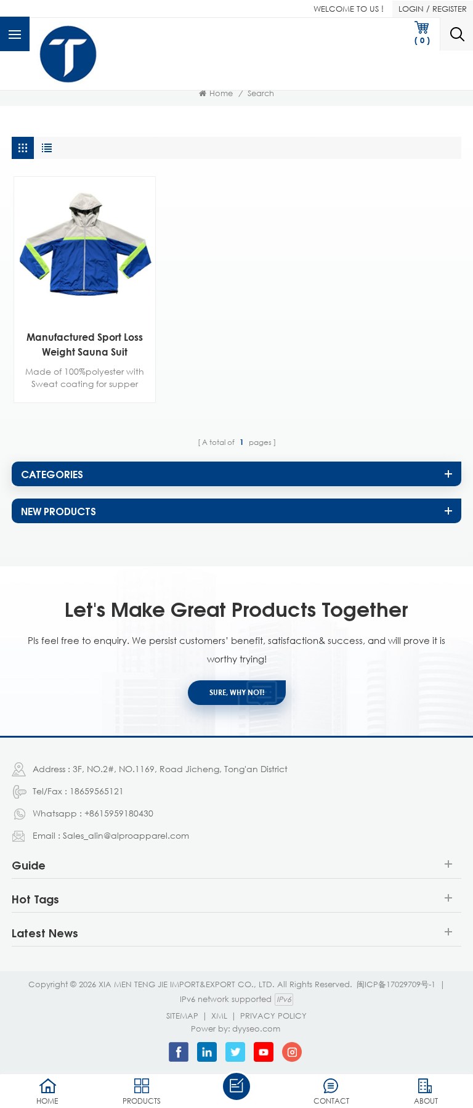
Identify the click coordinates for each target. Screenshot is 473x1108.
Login (411, 9)
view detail (75, 304)
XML (219, 1015)
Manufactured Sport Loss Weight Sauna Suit (84, 344)
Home (221, 93)
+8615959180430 (118, 813)
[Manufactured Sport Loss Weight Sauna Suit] (84, 247)
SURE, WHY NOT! (236, 692)
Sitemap (182, 1015)
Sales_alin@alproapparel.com (126, 835)
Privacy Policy (273, 1015)
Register (449, 9)
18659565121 (97, 791)
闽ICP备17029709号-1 (396, 984)
